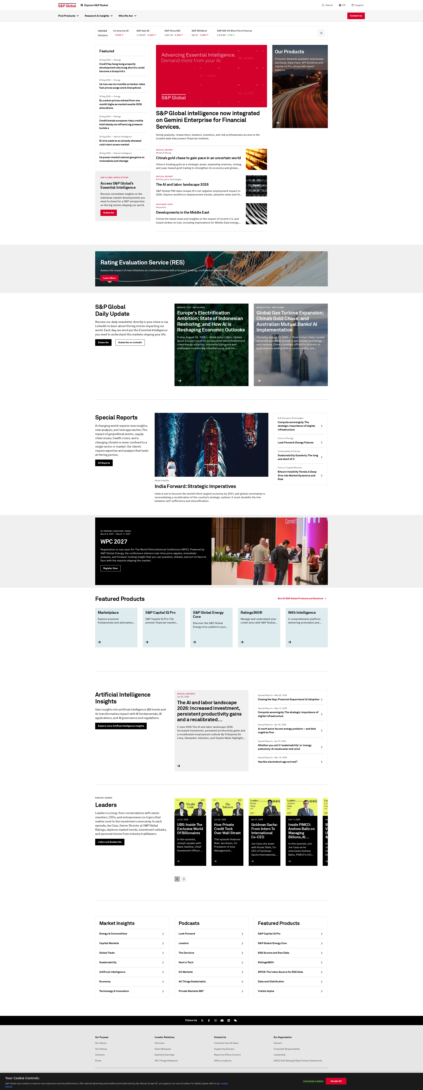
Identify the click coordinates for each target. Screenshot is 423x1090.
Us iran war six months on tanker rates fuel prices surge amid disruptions (122, 85)
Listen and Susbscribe (110, 841)
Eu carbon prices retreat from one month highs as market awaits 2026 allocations (120, 104)
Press (98, 1060)
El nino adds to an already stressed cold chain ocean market (120, 142)
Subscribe (108, 212)
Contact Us (356, 15)
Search (329, 5)
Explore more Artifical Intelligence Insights (121, 725)
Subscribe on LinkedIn (130, 342)
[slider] (211, 629)
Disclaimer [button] (103, 35)
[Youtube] (222, 1020)
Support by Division (224, 1049)
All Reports (104, 462)
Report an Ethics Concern (227, 1054)
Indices (102, 30)
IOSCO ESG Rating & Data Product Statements (298, 1060)
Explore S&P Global (96, 5)
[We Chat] (235, 1020)
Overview (159, 1043)
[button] (321, 33)
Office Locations (222, 1060)
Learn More (109, 278)
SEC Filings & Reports (166, 1060)
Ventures (100, 1054)
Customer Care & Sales (226, 1043)
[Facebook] (209, 1020)
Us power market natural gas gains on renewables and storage (121, 159)
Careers (278, 1043)
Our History (101, 1049)
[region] (211, 1081)
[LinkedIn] (228, 1020)
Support (359, 5)
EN (344, 5)
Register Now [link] (110, 568)
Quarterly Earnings (164, 1054)
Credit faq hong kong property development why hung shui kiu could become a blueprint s (122, 67)
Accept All (336, 1081)
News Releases (163, 1049)
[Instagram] (215, 1020)
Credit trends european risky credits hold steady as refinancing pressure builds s (121, 124)
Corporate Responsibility (287, 1049)
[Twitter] (202, 1020)
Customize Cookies (313, 1081)
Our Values (100, 1043)
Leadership (280, 1054)
